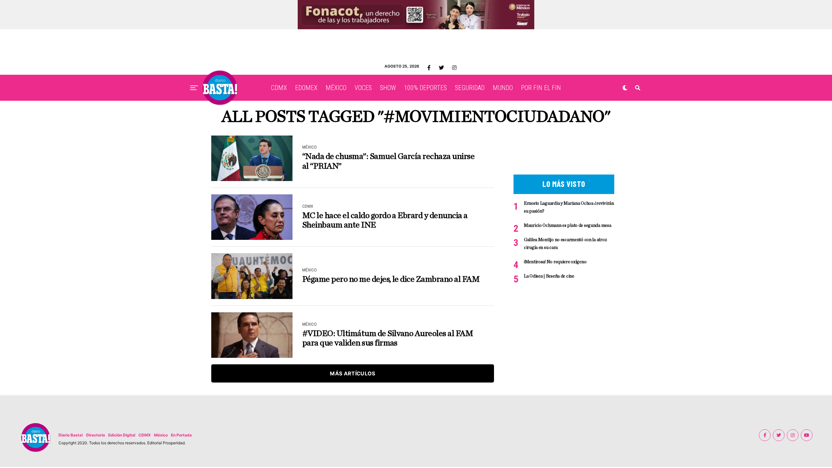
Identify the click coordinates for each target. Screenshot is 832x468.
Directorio (95, 435)
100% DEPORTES (425, 88)
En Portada (181, 435)
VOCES (363, 88)
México (161, 435)
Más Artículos (352, 373)
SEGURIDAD (470, 88)
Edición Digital (121, 435)
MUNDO (503, 88)
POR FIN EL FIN (541, 88)
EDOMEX (306, 88)
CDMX (279, 88)
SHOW (388, 88)
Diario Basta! (70, 435)
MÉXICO (336, 88)
